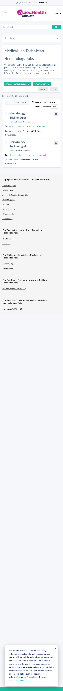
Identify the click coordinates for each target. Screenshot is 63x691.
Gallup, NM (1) (7, 268)
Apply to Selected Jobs (16, 102)
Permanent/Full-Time (33, 131)
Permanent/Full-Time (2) (12, 309)
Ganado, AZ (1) (8, 264)
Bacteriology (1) (8, 209)
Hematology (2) (8, 200)
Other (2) (5, 204)
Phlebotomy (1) (8, 214)
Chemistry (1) (7, 218)
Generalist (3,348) (9, 185)
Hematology (30, 126)
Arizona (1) (6, 243)
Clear (54, 89)
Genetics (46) (7, 190)
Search (56, 27)
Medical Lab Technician (16, 126)
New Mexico (16, 131)
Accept (55, 648)
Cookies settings (19, 680)
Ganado (9, 160)
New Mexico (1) (8, 239)
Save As (43, 89)
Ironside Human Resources (20, 122)
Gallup (8, 131)
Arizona (15, 160)
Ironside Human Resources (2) (14, 289)
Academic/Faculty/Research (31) (15, 195)
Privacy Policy (32, 677)
